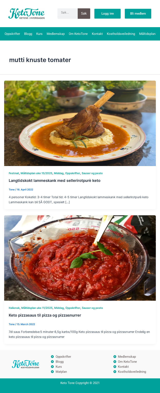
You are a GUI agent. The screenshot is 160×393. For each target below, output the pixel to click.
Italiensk (14, 307)
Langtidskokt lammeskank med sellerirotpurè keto (54, 180)
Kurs (39, 34)
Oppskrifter (12, 34)
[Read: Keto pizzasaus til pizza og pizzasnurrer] (80, 258)
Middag (59, 173)
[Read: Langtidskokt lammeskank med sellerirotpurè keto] (80, 123)
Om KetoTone (78, 34)
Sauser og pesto (92, 173)
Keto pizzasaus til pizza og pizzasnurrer (45, 315)
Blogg (28, 34)
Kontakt (97, 34)
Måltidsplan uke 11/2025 (36, 307)
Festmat (14, 173)
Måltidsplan (147, 34)
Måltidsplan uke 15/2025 (36, 173)
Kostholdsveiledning (121, 34)
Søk (84, 13)
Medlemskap (56, 34)
